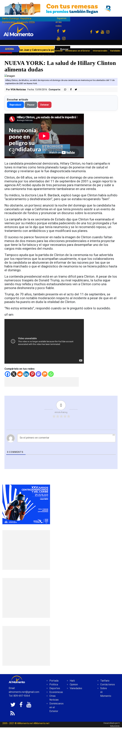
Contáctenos (107, 684)
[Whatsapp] (51, 374)
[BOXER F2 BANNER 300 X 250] (26, 504)
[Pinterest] (32, 374)
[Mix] (44, 374)
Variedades (76, 688)
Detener (44, 104)
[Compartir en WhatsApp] (63, 89)
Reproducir (15, 104)
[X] (14, 374)
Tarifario (104, 680)
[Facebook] (7, 374)
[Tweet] (74, 89)
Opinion (74, 684)
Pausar (31, 104)
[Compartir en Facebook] (69, 89)
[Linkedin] (26, 374)
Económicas (56, 692)
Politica (53, 684)
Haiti (72, 680)
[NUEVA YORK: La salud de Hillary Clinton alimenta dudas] (9, 75)
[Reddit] (20, 374)
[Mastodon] (38, 374)
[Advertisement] (41, 382)
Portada (53, 680)
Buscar (64, 49)
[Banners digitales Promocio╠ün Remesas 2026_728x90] (61, 8)
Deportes (54, 688)
